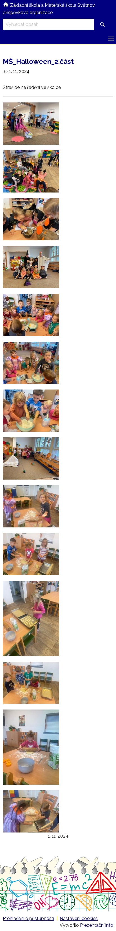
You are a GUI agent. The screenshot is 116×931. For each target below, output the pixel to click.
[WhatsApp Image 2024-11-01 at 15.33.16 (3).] (31, 618)
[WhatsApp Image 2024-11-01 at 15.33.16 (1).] (31, 506)
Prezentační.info (96, 925)
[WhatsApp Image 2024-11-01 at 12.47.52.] (31, 458)
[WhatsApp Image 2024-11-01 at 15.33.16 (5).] (31, 746)
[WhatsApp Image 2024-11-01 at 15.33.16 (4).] (31, 682)
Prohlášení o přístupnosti (28, 918)
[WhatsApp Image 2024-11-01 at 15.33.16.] (31, 811)
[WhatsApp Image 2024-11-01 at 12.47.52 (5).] (31, 267)
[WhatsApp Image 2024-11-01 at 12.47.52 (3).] (31, 171)
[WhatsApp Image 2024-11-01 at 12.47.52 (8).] (31, 410)
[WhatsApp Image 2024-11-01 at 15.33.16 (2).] (31, 554)
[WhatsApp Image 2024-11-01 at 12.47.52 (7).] (31, 362)
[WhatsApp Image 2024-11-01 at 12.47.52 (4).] (31, 219)
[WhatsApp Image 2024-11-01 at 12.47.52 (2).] (31, 123)
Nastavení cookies (79, 918)
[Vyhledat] (102, 25)
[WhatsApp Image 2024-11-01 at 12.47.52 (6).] (31, 314)
